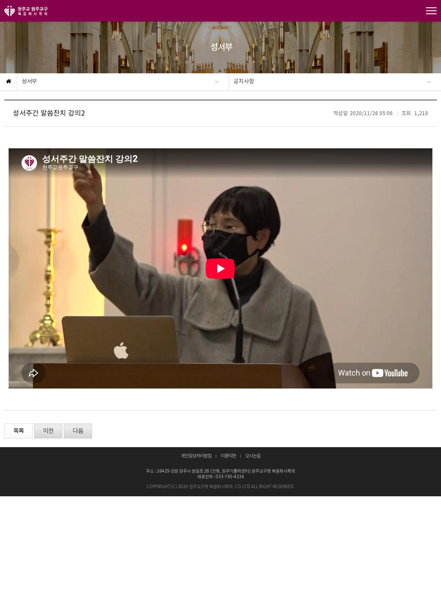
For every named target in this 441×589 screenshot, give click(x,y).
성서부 (29, 81)
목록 (18, 431)
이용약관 (228, 456)
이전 (48, 431)
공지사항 (243, 81)
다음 (78, 431)
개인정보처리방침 (195, 456)
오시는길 (253, 456)
